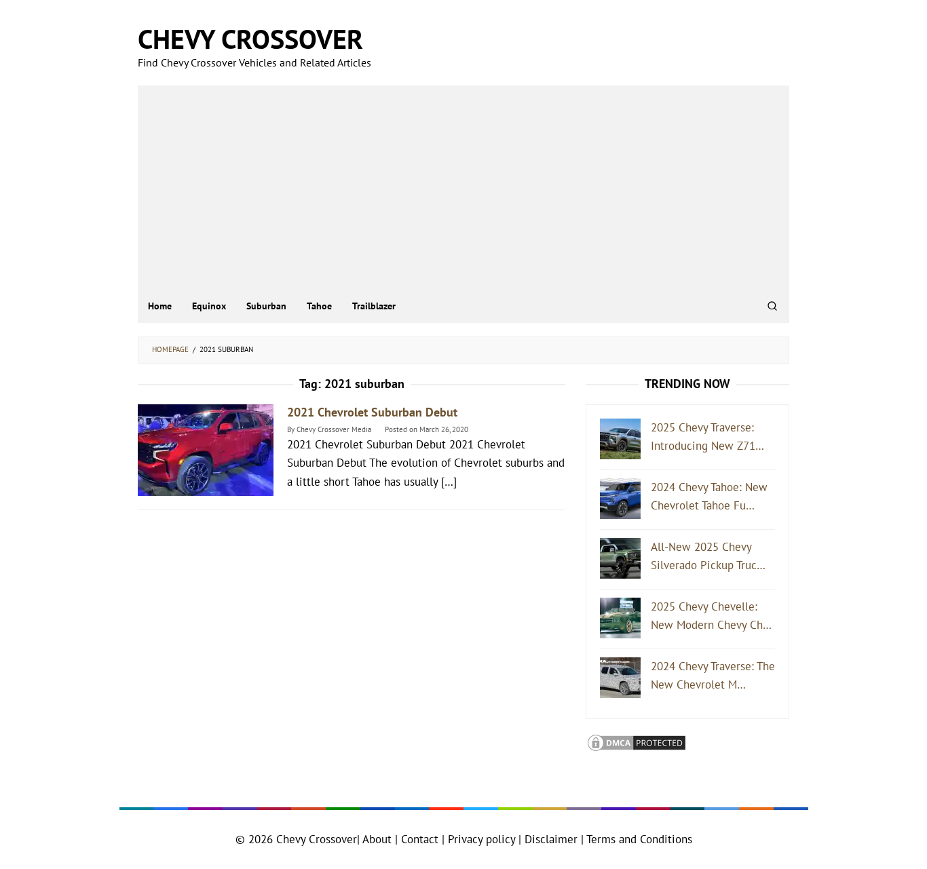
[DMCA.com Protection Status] (636, 741)
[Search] (772, 306)
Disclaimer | (552, 839)
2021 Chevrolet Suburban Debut (372, 412)
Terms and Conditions (639, 839)
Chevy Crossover (250, 38)
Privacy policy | (482, 839)
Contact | (421, 839)
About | (380, 839)
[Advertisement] (463, 187)
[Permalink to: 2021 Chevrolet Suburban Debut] (205, 448)
